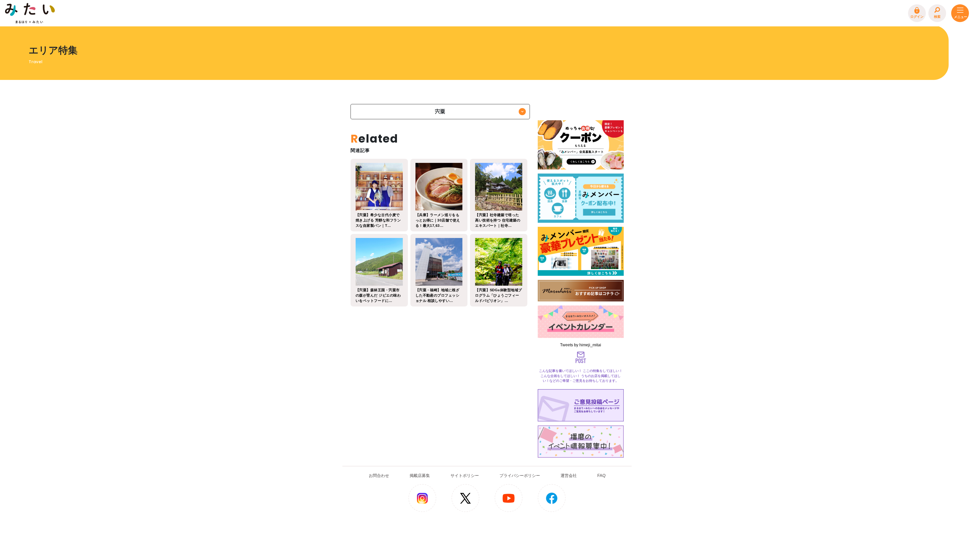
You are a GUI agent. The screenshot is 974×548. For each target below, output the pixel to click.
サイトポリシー (464, 475)
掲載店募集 (420, 475)
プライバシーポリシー (519, 475)
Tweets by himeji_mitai (580, 345)
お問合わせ (379, 475)
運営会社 (569, 475)
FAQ (601, 475)
